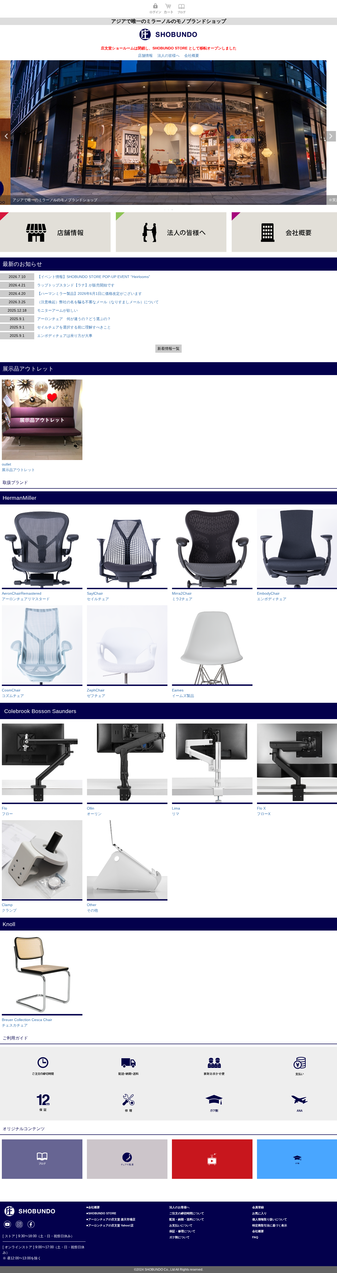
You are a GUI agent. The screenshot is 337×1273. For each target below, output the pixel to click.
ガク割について (179, 1237)
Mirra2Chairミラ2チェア (182, 596)
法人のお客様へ (179, 1207)
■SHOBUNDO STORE (101, 1213)
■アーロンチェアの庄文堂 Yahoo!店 (109, 1225)
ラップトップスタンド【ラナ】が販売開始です (76, 285)
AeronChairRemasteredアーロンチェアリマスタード (26, 596)
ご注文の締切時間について (186, 1213)
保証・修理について (182, 1231)
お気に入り (259, 1213)
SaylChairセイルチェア (98, 596)
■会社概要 (93, 1207)
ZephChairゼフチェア (96, 693)
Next (330, 136)
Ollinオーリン (94, 811)
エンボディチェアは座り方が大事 (64, 336)
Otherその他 (92, 907)
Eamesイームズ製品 (183, 693)
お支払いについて (180, 1225)
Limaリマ (176, 811)
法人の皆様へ (168, 55)
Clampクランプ (9, 907)
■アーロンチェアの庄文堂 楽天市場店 (110, 1219)
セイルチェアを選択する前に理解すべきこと (74, 327)
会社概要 (191, 55)
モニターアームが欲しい (57, 310)
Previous (6, 136)
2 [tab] (168, 209)
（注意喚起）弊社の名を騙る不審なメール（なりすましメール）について (98, 302)
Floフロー (7, 811)
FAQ (255, 1237)
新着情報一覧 (168, 348)
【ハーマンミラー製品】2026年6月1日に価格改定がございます (89, 293)
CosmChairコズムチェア (13, 693)
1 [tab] (165, 209)
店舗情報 (145, 55)
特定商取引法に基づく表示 (269, 1225)
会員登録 (258, 1207)
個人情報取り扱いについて (269, 1219)
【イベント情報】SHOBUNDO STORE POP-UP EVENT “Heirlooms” (93, 277)
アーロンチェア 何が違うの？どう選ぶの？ (74, 319)
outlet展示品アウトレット (18, 467)
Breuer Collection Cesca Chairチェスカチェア (27, 1022)
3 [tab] (172, 209)
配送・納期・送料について (186, 1219)
